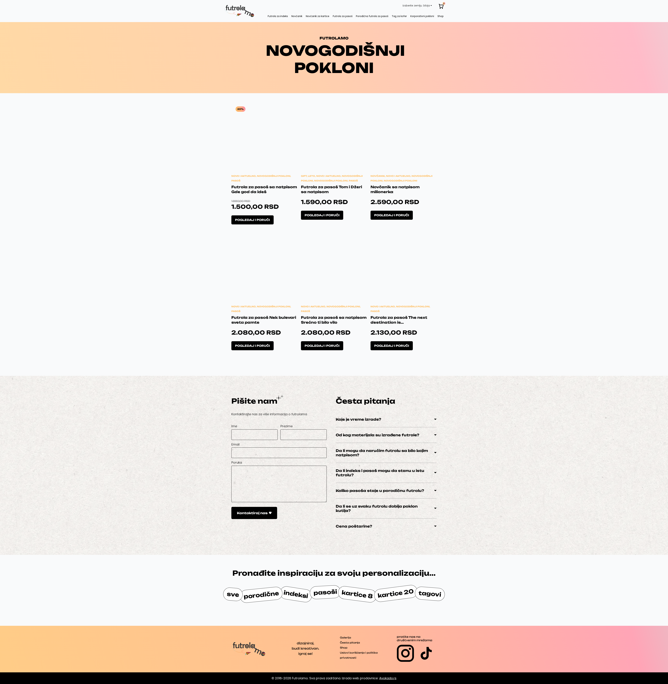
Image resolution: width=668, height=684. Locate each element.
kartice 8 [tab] (357, 594)
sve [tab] (232, 594)
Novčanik (296, 16)
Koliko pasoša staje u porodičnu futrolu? (380, 490)
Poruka (236, 462)
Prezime (286, 426)
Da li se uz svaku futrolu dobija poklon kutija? (377, 508)
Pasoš (235, 180)
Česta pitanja (350, 642)
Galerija (345, 637)
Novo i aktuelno (243, 176)
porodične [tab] (261, 595)
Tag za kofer (399, 16)
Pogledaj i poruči (252, 220)
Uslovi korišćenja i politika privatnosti (359, 655)
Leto (311, 176)
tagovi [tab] (430, 593)
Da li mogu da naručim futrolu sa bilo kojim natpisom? (382, 452)
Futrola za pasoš (342, 16)
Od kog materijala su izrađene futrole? (377, 435)
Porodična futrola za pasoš (372, 16)
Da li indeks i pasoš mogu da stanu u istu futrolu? (380, 472)
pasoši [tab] (325, 592)
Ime (234, 426)
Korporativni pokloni (422, 16)
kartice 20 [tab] (395, 593)
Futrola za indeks (278, 16)
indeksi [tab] (296, 594)
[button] (386, 419)
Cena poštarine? (354, 526)
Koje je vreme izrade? (358, 419)
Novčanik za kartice (317, 16)
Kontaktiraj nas (252, 513)
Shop (441, 16)
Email (235, 444)
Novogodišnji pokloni (273, 176)
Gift (304, 176)
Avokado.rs (387, 678)
